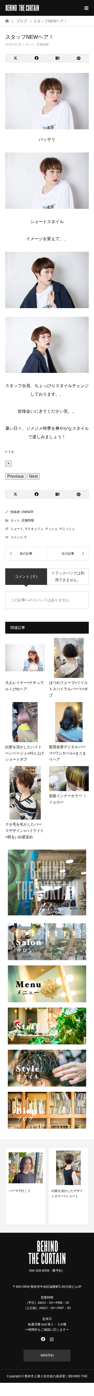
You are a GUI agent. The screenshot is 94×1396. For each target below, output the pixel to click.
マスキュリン (34, 529)
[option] (25, 1186)
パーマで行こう (20, 1191)
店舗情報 (42, 44)
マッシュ (51, 529)
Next (33, 476)
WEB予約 (47, 1355)
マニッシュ (67, 529)
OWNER (27, 512)
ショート (16, 529)
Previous (15, 476)
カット (30, 44)
